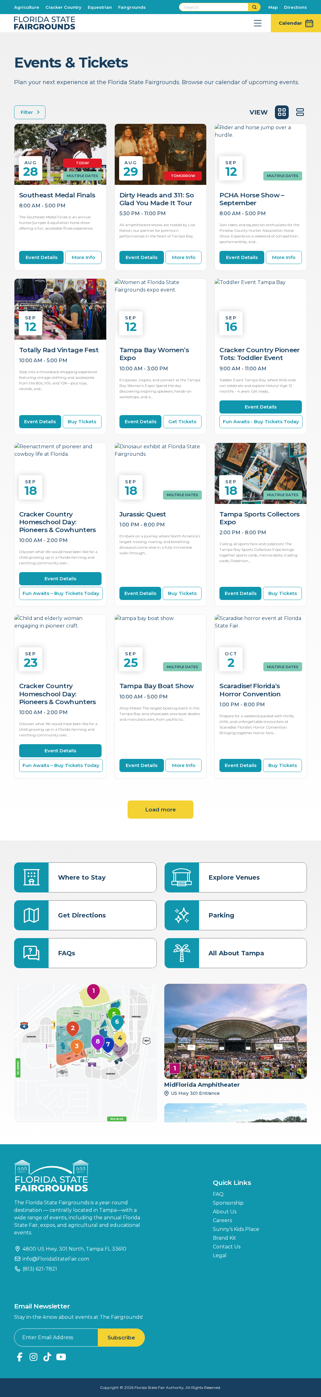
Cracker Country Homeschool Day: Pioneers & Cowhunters (57, 522)
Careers (222, 1220)
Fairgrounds (132, 7)
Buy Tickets (82, 421)
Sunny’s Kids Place (236, 1229)
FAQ (218, 1194)
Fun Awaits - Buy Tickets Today (261, 421)
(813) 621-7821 (40, 1269)
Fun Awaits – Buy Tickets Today (61, 593)
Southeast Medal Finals (57, 195)
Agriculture (26, 7)
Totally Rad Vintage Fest (58, 350)
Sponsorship (228, 1203)
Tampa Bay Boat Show (156, 686)
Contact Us (226, 1247)
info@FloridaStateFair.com (56, 1259)
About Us (224, 1212)
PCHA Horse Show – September (251, 199)
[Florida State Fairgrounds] (81, 1175)
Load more (160, 809)
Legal (220, 1255)
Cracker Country (63, 7)
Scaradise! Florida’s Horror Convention (250, 690)
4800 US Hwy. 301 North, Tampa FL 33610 (74, 1249)
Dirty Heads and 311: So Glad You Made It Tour (156, 199)
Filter (27, 112)
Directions (295, 7)
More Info (83, 257)
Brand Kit (224, 1238)
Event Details (41, 257)
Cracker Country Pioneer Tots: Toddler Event (259, 354)
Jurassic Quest (142, 514)
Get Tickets (182, 421)
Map (273, 7)
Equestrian (100, 7)
